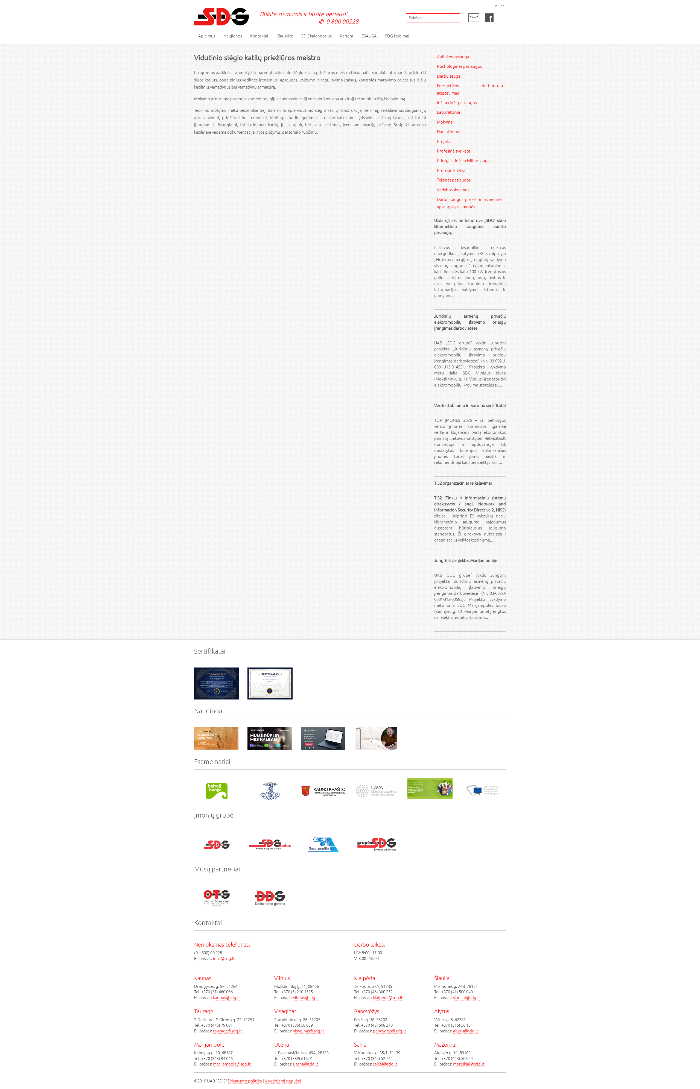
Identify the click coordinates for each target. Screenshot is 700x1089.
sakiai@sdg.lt (385, 1064)
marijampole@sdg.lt (232, 1064)
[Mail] (473, 17)
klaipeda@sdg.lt (388, 997)
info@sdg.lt (224, 958)
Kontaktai (259, 36)
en (502, 6)
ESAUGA (369, 36)
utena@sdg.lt (305, 1064)
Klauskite (284, 36)
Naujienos (232, 36)
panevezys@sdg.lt (389, 1031)
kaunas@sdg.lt (226, 997)
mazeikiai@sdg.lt (469, 1064)
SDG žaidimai (397, 36)
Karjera (346, 36)
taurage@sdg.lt (227, 1031)
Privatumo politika (245, 1081)
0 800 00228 (342, 21)
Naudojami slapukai (283, 1081)
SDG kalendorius (316, 36)
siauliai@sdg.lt (466, 997)
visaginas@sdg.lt (308, 1031)
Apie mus (206, 36)
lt (496, 6)
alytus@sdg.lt (465, 1031)
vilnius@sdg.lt (306, 997)
